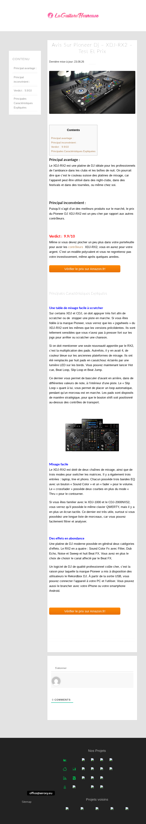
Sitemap (26, 801)
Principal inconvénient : (22, 79)
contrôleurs (75, 247)
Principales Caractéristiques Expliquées (23, 103)
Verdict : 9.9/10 (23, 90)
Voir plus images (92, 434)
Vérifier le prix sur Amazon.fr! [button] (84, 269)
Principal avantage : (25, 68)
